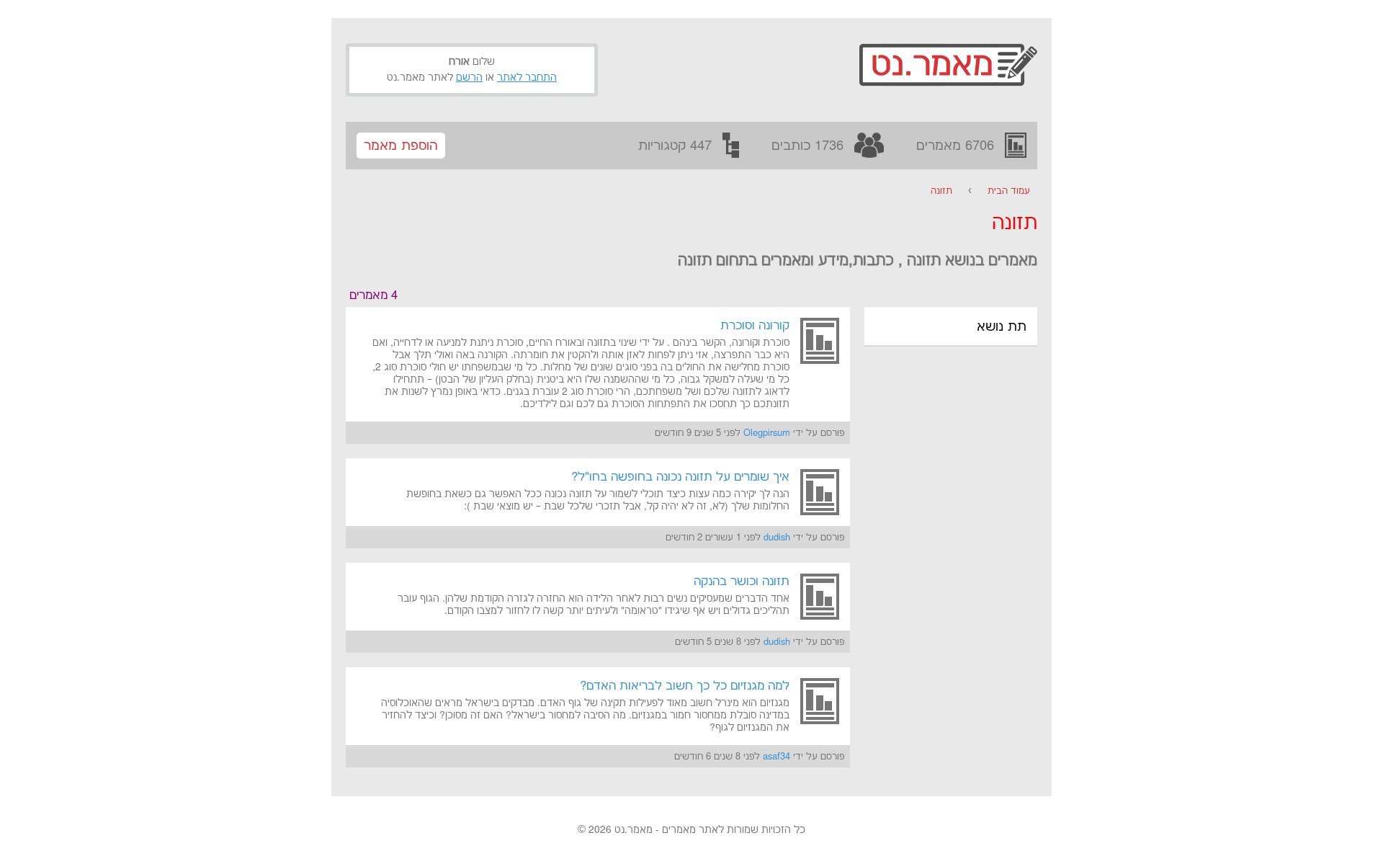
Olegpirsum (766, 433)
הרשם (469, 78)
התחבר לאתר (527, 78)
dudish (777, 537)
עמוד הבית (1009, 191)
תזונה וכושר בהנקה (741, 581)
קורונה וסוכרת (754, 325)
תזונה (941, 191)
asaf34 (776, 756)
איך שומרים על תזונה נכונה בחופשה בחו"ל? (680, 477)
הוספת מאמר (401, 146)
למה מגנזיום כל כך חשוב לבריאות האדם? (684, 686)
